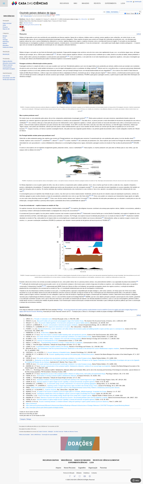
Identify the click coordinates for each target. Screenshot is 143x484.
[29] (85, 200)
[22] (41, 149)
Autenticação (138, 1)
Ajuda (4, 25)
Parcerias (103, 468)
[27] (49, 198)
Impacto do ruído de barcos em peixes (59, 327)
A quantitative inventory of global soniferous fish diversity (52, 346)
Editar (108, 12)
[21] (82, 147)
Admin (47, 14)
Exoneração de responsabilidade (49, 434)
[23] (91, 186)
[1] (53, 54)
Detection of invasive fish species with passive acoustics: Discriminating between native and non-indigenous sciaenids (74, 397)
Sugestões (82, 468)
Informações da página (9, 69)
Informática (6, 45)
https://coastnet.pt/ (31, 403)
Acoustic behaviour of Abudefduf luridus (58, 352)
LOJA (92, 462)
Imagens (85, 3)
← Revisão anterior (27, 16)
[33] (125, 215)
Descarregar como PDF (9, 77)
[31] (78, 210)
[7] (106, 72)
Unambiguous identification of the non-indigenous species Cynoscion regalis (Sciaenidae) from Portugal (66, 393)
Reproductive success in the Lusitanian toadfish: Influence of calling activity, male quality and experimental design (73, 373)
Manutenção (6, 54)
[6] (111, 70)
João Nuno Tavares (28, 22)
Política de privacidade (24, 434)
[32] (81, 213)
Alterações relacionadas (9, 63)
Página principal (7, 23)
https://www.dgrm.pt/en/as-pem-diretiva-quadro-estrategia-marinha (44, 407)
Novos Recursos (69, 468)
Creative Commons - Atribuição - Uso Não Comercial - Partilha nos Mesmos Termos (58, 431)
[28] (88, 198)
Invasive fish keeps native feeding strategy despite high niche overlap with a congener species (64, 395)
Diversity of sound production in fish (47, 340)
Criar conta (129, 1)
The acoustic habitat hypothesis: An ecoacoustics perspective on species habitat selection (64, 323)
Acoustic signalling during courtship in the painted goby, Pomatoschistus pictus (71, 354)
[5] (96, 67)
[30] (70, 208)
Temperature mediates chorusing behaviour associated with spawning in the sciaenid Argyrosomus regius (66, 379)
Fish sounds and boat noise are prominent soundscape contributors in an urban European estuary (64, 336)
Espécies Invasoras (50, 389)
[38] (42, 286)
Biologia (29, 419)
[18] (64, 140)
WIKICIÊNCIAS (66, 460)
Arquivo (58, 468)
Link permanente (7, 67)
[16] (50, 140)
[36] (137, 281)
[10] (87, 117)
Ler (104, 12)
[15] (41, 140)
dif (21, 16)
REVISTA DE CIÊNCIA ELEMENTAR (106, 460)
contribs (58, 14)
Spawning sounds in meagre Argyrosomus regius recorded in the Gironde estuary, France (72, 385)
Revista (97, 3)
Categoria (22, 419)
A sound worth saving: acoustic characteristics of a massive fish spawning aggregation (71, 383)
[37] (20, 283)
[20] (132, 142)
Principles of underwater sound (43, 319)
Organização (92, 468)
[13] (26, 128)
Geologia (5, 39)
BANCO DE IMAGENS (82, 460)
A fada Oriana (45, 332)
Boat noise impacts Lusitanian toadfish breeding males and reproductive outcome (63, 334)
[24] (23, 190)
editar (138, 34)
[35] (109, 220)
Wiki (75, 3)
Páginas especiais (7, 65)
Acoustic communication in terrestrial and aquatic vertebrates (60, 325)
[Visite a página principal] (8, 15)
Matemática (6, 41)
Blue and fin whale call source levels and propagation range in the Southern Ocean (60, 321)
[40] (84, 296)
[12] (27, 122)
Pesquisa (5, 27)
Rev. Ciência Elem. (83, 19)
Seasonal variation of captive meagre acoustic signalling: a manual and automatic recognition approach (66, 381)
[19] (77, 140)
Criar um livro (6, 75)
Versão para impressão (9, 79)
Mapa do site (6, 29)
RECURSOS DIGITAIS (51, 460)
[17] (58, 140)
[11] (80, 120)
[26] (92, 195)
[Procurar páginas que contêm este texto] (140, 12)
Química (5, 43)
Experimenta (110, 3)
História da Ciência (8, 47)
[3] (66, 56)
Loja (123, 3)
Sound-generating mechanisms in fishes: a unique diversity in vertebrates (61, 342)
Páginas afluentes (7, 61)
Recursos (64, 3)
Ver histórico (114, 12)
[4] (68, 56)
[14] (134, 138)
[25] (90, 195)
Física (4, 38)
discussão (52, 14)
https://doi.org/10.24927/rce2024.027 (31, 24)
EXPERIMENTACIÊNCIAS (77, 462)
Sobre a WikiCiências (36, 434)
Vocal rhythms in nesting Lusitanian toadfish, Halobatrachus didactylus (57, 375)
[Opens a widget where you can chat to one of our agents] (135, 480)
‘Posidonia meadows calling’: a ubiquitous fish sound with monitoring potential (59, 338)
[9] (85, 117)
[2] (55, 54)
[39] (45, 286)
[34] (103, 217)
